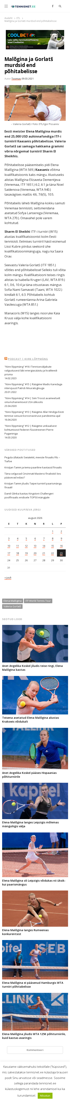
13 (35, 546)
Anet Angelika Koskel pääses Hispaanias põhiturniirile (29, 774)
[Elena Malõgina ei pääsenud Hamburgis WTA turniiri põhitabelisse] (35, 942)
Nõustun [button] (45, 1095)
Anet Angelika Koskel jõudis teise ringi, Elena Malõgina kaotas (32, 668)
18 (17, 553)
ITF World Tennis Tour (38, 600)
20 (35, 553)
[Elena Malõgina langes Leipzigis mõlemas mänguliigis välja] (35, 785)
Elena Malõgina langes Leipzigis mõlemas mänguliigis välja (30, 824)
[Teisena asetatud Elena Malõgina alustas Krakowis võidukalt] (35, 678)
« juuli (7, 577)
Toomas (16, 78)
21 (43, 553)
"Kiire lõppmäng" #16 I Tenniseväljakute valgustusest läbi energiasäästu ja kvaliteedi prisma (30, 370)
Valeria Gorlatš (12, 606)
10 (8, 546)
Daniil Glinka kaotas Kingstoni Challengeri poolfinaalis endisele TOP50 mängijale (28, 495)
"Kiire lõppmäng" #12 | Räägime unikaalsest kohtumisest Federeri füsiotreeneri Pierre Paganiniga (30, 429)
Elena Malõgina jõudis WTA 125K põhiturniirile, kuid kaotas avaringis (34, 1036)
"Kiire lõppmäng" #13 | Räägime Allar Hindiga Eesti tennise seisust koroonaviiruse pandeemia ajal (34, 413)
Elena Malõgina (13, 600)
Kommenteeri (35, 1050)
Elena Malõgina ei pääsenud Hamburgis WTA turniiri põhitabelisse (32, 984)
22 (52, 553)
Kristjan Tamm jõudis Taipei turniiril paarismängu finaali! (33, 485)
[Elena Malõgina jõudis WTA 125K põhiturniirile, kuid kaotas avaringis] (35, 995)
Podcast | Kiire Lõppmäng (28, 359)
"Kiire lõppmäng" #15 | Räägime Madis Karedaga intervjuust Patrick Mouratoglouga (33, 386)
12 (26, 546)
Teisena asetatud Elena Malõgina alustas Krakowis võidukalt (30, 719)
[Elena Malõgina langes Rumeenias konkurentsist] (35, 893)
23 (61, 553)
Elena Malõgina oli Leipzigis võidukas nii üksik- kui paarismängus (34, 882)
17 (8, 553)
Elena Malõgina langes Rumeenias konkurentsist (25, 932)
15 (52, 546)
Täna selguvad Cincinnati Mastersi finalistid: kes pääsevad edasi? (32, 475)
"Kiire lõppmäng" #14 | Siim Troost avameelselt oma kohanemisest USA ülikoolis (32, 400)
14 (43, 546)
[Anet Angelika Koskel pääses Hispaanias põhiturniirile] (35, 730)
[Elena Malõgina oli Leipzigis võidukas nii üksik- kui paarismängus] (35, 835)
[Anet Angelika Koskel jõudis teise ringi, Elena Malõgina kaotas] (35, 627)
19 (26, 553)
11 (17, 546)
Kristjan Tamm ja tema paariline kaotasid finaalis (33, 467)
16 (61, 546)
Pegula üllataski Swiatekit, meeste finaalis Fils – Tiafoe (32, 459)
